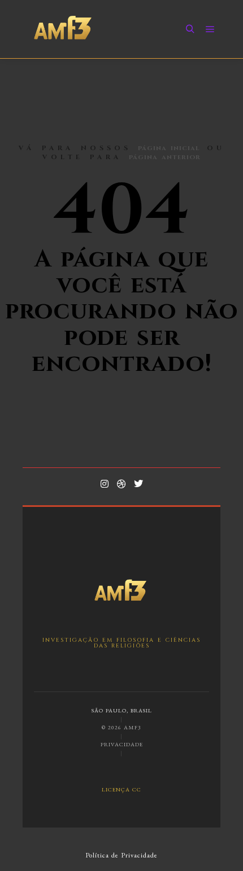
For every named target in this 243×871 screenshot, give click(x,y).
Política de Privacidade (121, 855)
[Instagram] (104, 483)
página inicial (169, 147)
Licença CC (121, 789)
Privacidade (122, 744)
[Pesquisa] (190, 29)
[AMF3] (64, 29)
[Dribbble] (121, 483)
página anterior (165, 156)
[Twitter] (138, 483)
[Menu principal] (210, 29)
